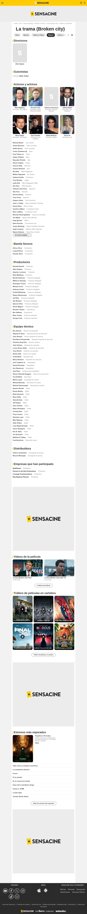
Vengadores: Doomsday (43, 736)
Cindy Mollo (17, 357)
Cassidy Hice (17, 411)
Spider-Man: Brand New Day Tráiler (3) (64, 620)
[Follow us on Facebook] (11, 890)
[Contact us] (17, 896)
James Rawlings (19, 226)
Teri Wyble (16, 217)
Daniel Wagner (18, 307)
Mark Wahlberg (20, 107)
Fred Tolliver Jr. (18, 154)
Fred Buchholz (18, 440)
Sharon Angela (18, 163)
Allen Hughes (19, 64)
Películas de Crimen (39, 23)
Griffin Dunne (17, 148)
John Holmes (17, 336)
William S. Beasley (19, 281)
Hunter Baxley (18, 391)
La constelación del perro (21, 769)
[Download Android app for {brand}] (47, 890)
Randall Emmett (18, 266)
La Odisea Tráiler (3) (43, 620)
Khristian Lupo (18, 417)
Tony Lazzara (17, 414)
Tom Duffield (17, 377)
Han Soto (16, 186)
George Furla (17, 318)
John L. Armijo (18, 203)
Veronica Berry (18, 194)
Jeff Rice (16, 298)
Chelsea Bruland (19, 168)
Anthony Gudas (18, 289)
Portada (16, 23)
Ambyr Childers (18, 157)
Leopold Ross (18, 251)
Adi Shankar (17, 301)
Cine (20, 23)
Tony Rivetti (17, 351)
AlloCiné (63, 889)
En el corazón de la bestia (21, 781)
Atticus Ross (17, 248)
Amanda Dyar (17, 400)
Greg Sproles (17, 220)
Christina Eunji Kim (20, 342)
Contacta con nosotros (23, 904)
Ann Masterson (18, 368)
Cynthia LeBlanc (19, 209)
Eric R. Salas (17, 431)
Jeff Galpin (17, 403)
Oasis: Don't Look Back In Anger (23, 785)
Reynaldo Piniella (19, 160)
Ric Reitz (16, 171)
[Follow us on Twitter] (17, 890)
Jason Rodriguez (19, 429)
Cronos (15, 773)
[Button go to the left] (68, 35)
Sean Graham (17, 405)
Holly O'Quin (17, 423)
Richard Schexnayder (20, 385)
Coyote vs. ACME (18, 789)
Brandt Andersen (19, 278)
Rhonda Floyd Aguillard (21, 215)
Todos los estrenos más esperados (43, 803)
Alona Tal (67, 135)
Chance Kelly (17, 166)
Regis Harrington (19, 408)
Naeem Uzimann (18, 232)
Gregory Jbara (18, 200)
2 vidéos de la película (43, 585)
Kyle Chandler (35, 135)
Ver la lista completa (21, 235)
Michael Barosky (19, 382)
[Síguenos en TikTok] (11, 896)
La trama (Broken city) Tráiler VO (55, 578)
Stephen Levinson (19, 272)
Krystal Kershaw (19, 365)
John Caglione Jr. (19, 362)
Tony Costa (17, 197)
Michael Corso (18, 286)
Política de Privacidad (49, 904)
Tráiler (37, 743)
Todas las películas (28, 23)
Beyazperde (81, 889)
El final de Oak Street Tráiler (22, 648)
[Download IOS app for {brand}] (40, 890)
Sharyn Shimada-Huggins (22, 374)
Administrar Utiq (61, 904)
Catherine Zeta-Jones (51, 107)
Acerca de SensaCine (8, 904)
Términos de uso (36, 904)
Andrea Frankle (18, 177)
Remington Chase (19, 283)
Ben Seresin (17, 331)
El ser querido (17, 777)
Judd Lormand (18, 229)
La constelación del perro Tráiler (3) (23, 620)
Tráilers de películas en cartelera (43, 655)
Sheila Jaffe (17, 354)
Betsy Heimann (18, 359)
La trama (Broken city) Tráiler (22, 578)
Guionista (16, 76)
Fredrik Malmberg (19, 292)
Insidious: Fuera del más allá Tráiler (43, 648)
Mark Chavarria (18, 394)
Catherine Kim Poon (20, 189)
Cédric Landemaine (20, 453)
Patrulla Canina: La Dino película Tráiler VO (64, 648)
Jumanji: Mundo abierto (20, 796)
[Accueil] (42, 2)
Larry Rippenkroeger (20, 426)
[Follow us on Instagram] (23, 890)
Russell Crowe (35, 107)
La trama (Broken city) (52, 23)
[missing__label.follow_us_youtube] (5, 890)
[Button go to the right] (72, 35)
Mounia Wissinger (19, 456)
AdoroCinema (65, 892)
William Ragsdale (19, 174)
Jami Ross (16, 371)
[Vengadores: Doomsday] (23, 748)
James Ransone (18, 145)
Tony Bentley (17, 180)
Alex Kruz (16, 192)
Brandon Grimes (19, 309)
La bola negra (17, 792)
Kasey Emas (17, 206)
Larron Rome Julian (20, 348)
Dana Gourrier (18, 223)
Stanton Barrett (18, 388)
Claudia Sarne (18, 254)
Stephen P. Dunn (19, 333)
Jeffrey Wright (67, 107)
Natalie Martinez (51, 135)
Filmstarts (71, 889)
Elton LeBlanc (18, 212)
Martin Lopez (17, 380)
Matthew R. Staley (19, 437)
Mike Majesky (17, 420)
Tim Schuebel (18, 434)
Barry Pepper (19, 135)
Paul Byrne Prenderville (21, 339)
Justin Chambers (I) (20, 151)
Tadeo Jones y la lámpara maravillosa (25, 766)
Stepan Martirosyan (20, 295)
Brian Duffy (17, 397)
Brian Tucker (17, 315)
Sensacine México (78, 892)
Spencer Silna (18, 304)
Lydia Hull (16, 183)
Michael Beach (18, 143)
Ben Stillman (17, 312)
